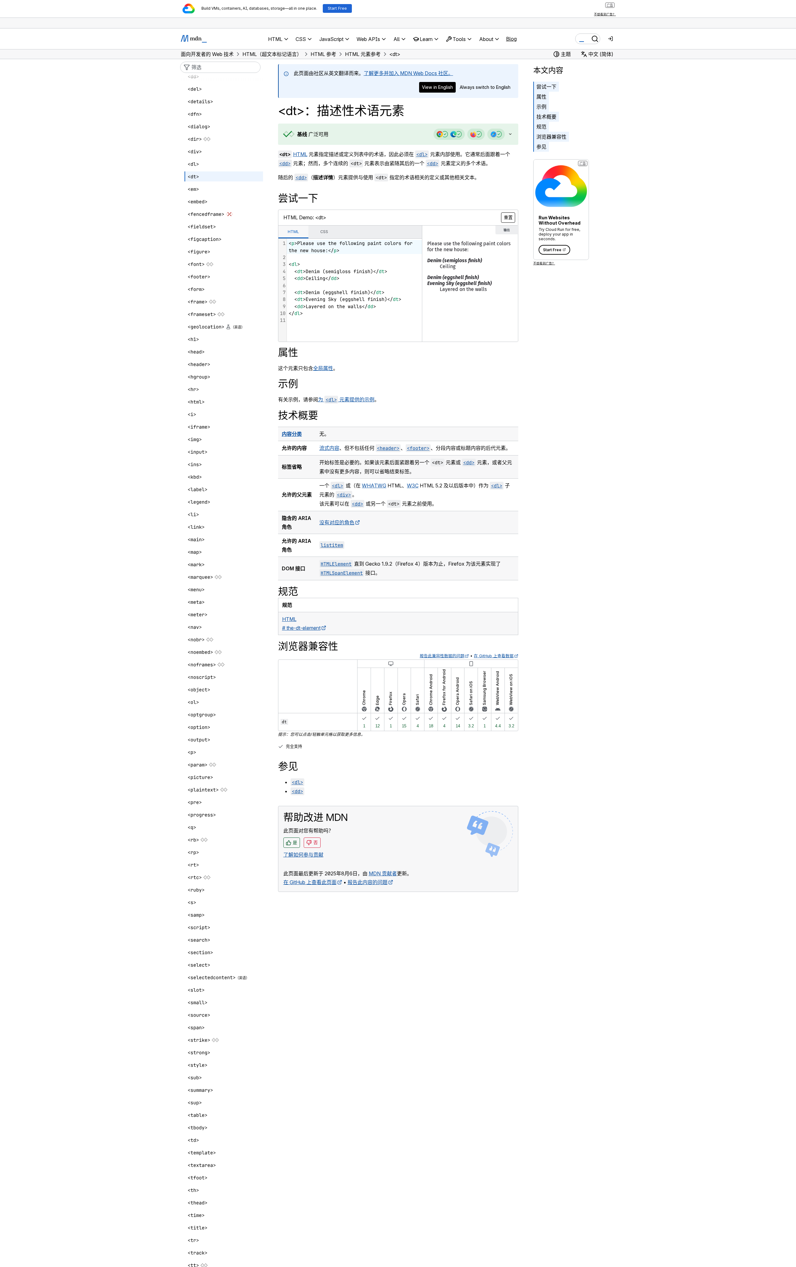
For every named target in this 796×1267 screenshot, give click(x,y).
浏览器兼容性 (551, 137)
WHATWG (374, 485)
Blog (511, 39)
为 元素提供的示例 (346, 399)
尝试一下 (546, 87)
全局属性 (323, 368)
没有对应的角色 (336, 522)
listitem (332, 545)
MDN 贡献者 (383, 873)
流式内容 (329, 448)
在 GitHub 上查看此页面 (310, 882)
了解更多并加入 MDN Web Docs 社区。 (408, 73)
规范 (541, 127)
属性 (541, 97)
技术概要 (546, 117)
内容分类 (292, 434)
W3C (412, 485)
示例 (541, 107)
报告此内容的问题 (367, 882)
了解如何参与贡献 (303, 855)
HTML (300, 154)
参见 (541, 147)
